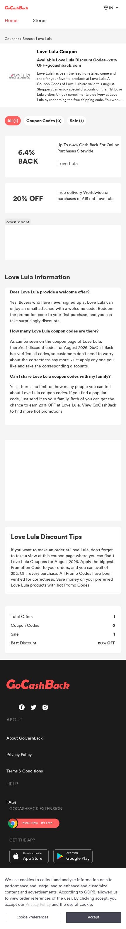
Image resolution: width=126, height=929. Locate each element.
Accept (93, 917)
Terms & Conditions (24, 771)
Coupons (12, 38)
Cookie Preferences (32, 917)
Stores (28, 38)
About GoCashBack (24, 738)
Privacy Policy (19, 754)
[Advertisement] (63, 480)
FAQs (11, 802)
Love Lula (44, 38)
